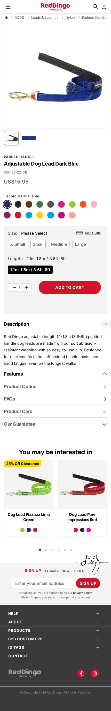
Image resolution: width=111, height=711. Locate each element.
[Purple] (7, 215)
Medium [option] (59, 244)
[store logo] (55, 6)
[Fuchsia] (61, 215)
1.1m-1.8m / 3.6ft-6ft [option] (30, 269)
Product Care (18, 411)
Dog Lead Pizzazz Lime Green (29, 517)
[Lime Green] (72, 204)
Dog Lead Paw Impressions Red (82, 517)
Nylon (71, 17)
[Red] (18, 215)
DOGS (19, 17)
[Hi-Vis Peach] (72, 215)
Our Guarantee (19, 424)
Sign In (104, 7)
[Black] (18, 204)
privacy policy (82, 593)
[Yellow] (39, 215)
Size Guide (93, 233)
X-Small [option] (17, 244)
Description (16, 324)
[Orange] (83, 204)
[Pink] (94, 204)
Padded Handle (94, 17)
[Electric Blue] (50, 215)
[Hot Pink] (61, 204)
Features (13, 374)
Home (6, 17)
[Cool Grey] (50, 204)
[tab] (55, 323)
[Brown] (29, 204)
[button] (12, 138)
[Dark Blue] (7, 204)
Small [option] (38, 244)
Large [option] (80, 244)
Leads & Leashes (45, 17)
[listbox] (54, 245)
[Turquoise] (29, 215)
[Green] (39, 204)
